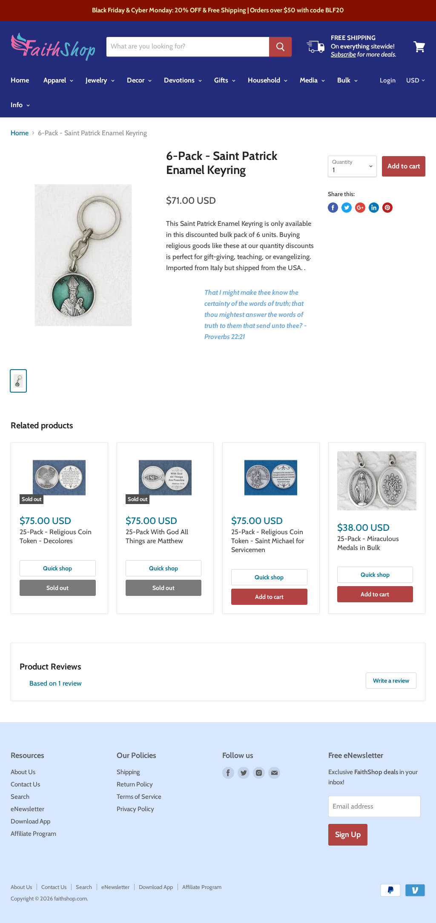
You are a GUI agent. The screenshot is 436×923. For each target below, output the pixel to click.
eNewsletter (27, 809)
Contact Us (25, 784)
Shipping (128, 772)
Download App (30, 821)
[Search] (280, 47)
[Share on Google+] (360, 207)
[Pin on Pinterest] (387, 207)
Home (20, 80)
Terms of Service (139, 797)
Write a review (391, 680)
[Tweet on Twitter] (346, 207)
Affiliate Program (33, 834)
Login (388, 80)
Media (309, 80)
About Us (23, 772)
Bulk (344, 80)
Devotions (180, 80)
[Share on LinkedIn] (374, 207)
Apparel (55, 80)
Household (265, 80)
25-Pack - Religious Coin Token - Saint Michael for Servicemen (267, 541)
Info (17, 105)
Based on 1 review (55, 683)
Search (20, 797)
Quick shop (57, 568)
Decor (136, 80)
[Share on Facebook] (333, 207)
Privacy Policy (135, 809)
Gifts (222, 80)
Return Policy (135, 784)
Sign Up (348, 834)
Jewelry (97, 80)
